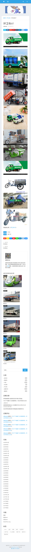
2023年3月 (5, 481)
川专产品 (6, 532)
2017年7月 (5, 505)
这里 (8, 266)
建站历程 (6, 534)
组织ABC (6, 389)
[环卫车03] (11, 341)
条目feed (5, 517)
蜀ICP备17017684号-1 (15, 548)
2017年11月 (6, 497)
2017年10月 (6, 499)
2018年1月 (5, 492)
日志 (5, 382)
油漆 (17, 529)
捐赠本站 (7, 260)
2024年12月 (6, 451)
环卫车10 (5, 363)
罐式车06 (5, 333)
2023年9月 (5, 470)
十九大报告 (12, 532)
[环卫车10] (9, 356)
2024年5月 (5, 462)
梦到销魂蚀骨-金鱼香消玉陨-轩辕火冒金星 (12, 398)
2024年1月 (5, 464)
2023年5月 (5, 479)
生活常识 (21, 529)
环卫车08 (5, 248)
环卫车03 (5, 348)
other (5, 529)
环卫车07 (13, 227)
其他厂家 (9, 234)
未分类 (5, 384)
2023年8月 (5, 473)
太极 (9, 529)
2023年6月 (5, 477)
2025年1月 (5, 449)
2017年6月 (5, 507)
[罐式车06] (11, 326)
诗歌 (13, 529)
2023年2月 (5, 484)
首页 (4, 18)
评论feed (5, 519)
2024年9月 (5, 457)
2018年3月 (5, 490)
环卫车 (8, 18)
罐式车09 (5, 303)
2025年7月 (5, 444)
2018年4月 (5, 488)
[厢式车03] (11, 311)
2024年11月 (6, 453)
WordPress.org (6, 521)
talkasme (5, 26)
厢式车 (5, 305)
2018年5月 (5, 486)
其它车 (5, 378)
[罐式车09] (11, 296)
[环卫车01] (12, 281)
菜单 (7, 1)
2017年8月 (5, 503)
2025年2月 (5, 446)
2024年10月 (6, 455)
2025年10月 (6, 442)
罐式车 (5, 290)
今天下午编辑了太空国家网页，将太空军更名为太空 (15, 400)
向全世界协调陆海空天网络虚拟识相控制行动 (13, 409)
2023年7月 (5, 475)
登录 (4, 515)
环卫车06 (5, 244)
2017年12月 (6, 494)
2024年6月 (5, 460)
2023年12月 (6, 466)
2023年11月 (6, 468)
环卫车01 (5, 288)
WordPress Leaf (15, 547)
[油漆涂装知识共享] (15, 9)
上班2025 (5, 403)
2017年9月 (5, 501)
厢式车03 (5, 318)
